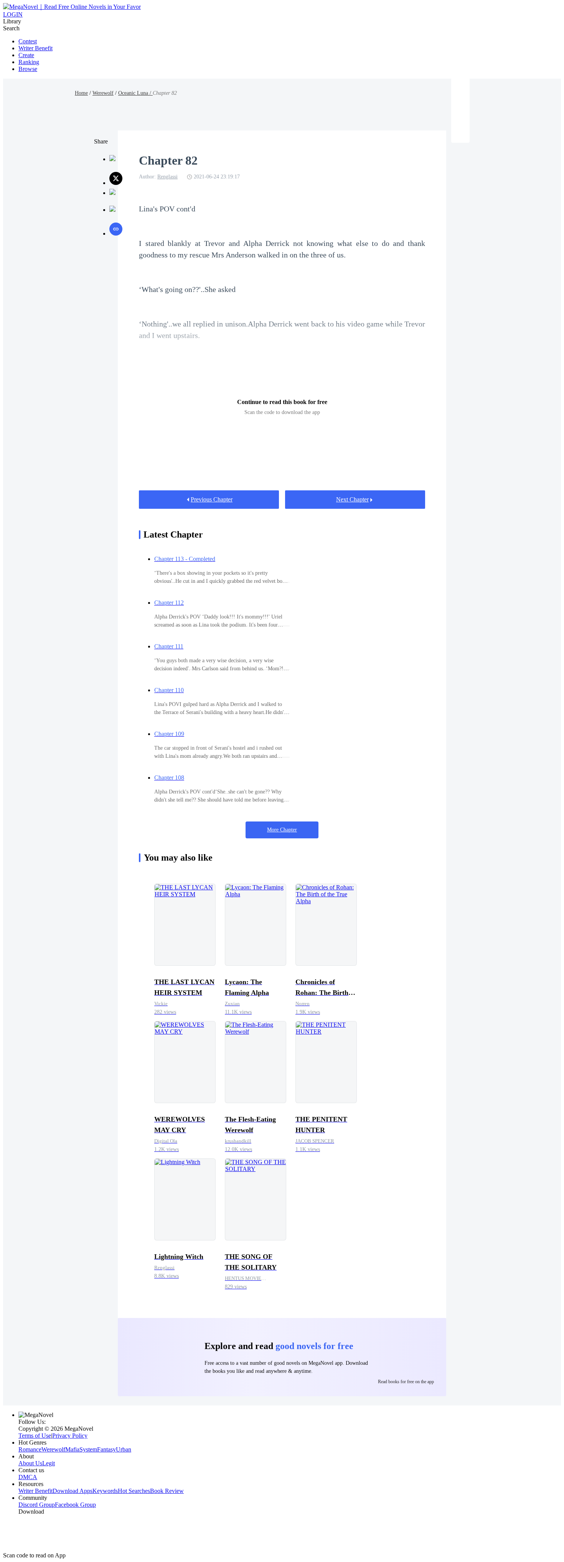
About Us (30, 1463)
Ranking (28, 62)
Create (26, 55)
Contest (27, 41)
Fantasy (106, 1449)
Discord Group (36, 1504)
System (88, 1449)
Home (81, 93)
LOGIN (13, 14)
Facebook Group (75, 1504)
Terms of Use (34, 1435)
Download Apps (72, 1491)
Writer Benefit (35, 48)
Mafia (72, 1449)
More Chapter (282, 830)
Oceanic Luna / (135, 93)
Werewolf (103, 93)
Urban (123, 1449)
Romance (29, 1449)
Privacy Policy (69, 1435)
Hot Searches (134, 1491)
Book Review (167, 1491)
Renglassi (167, 177)
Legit (48, 1463)
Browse (27, 69)
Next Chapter (352, 499)
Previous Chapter (212, 499)
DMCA (27, 1477)
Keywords (105, 1491)
